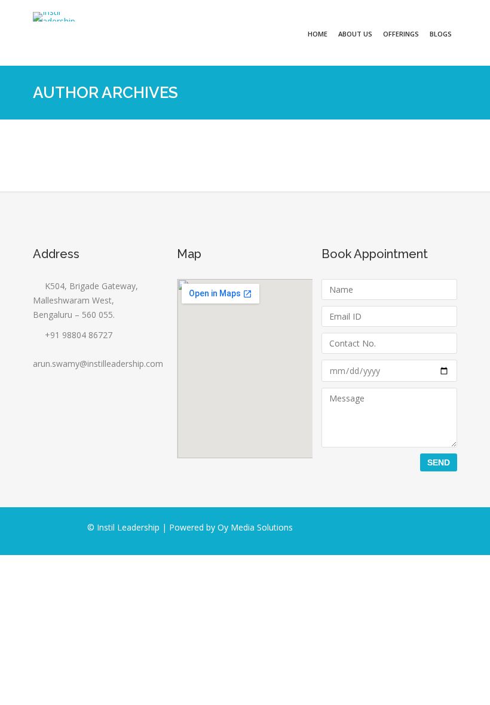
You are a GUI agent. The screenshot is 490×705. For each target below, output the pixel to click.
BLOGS (441, 33)
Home (317, 33)
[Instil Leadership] (54, 17)
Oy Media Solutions (255, 527)
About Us (355, 33)
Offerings (401, 33)
